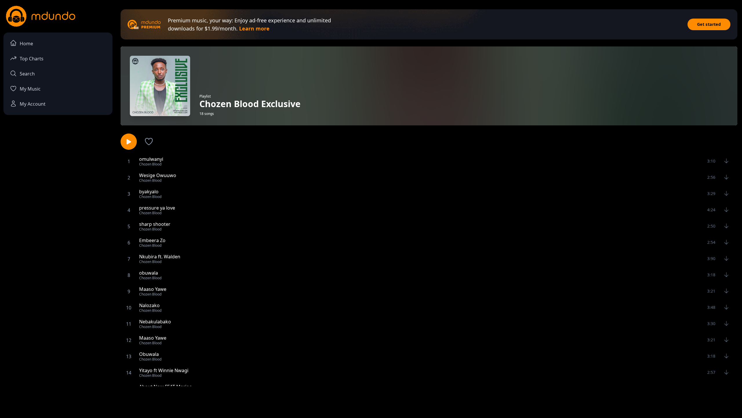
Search (27, 74)
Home (26, 43)
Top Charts (31, 58)
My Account (33, 104)
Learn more (254, 28)
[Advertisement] (371, 401)
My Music (30, 89)
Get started (709, 24)
